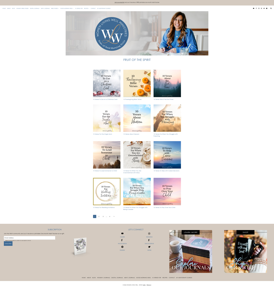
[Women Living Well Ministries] (137, 33)
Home (4, 8)
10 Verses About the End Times (163, 99)
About (9, 8)
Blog (13, 8)
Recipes (165, 277)
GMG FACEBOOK (149, 243)
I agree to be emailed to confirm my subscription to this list (18, 240)
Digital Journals (34, 8)
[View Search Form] (271, 8)
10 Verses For (79, 8)
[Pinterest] (261, 8)
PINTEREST (122, 250)
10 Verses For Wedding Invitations (104, 207)
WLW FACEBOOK (122, 243)
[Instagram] (259, 8)
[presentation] (106, 83)
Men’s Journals (45, 8)
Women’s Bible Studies (22, 8)
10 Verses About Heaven (131, 134)
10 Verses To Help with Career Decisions (166, 171)
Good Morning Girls (143, 277)
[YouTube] (253, 8)
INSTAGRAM (149, 236)
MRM (144, 285)
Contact (93, 8)
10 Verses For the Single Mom (102, 134)
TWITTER (149, 250)
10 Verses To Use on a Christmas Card (105, 99)
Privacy (149, 285)
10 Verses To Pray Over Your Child (164, 207)
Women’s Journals (103, 277)
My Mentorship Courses (104, 8)
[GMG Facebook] (267, 8)
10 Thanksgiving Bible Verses (132, 99)
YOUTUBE (122, 236)
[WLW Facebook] (256, 8)
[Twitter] (264, 8)
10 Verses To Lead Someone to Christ (105, 171)
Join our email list (119, 2)
